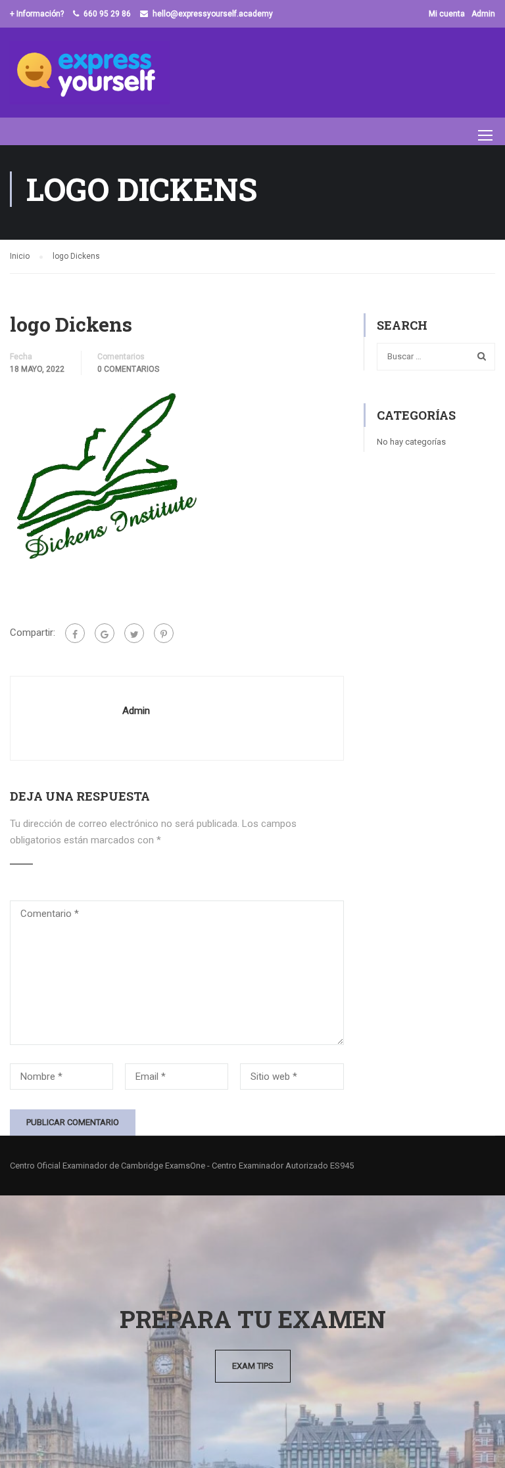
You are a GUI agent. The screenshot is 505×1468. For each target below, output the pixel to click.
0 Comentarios (128, 369)
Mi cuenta (447, 13)
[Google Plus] (104, 633)
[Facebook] (75, 633)
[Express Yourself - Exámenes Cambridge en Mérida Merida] (90, 72)
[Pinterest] (164, 633)
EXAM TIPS (253, 1366)
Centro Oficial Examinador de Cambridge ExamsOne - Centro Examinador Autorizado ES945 (182, 1165)
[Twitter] (134, 633)
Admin (483, 13)
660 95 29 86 (107, 13)
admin (136, 711)
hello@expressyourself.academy (213, 13)
